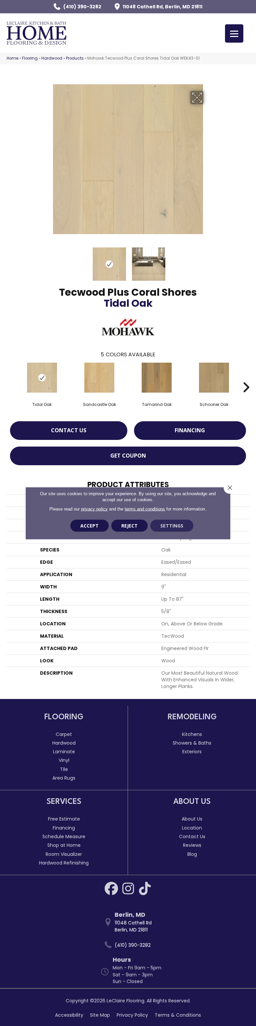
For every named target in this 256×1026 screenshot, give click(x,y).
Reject (129, 525)
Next (208, 260)
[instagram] (128, 888)
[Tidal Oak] (42, 377)
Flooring (30, 58)
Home (12, 58)
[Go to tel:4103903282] (131, 945)
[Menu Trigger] (234, 33)
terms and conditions (145, 508)
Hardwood (51, 58)
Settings (171, 525)
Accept (89, 525)
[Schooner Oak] (214, 377)
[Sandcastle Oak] (99, 377)
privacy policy (94, 508)
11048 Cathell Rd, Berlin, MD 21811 (162, 6)
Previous (48, 260)
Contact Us (68, 430)
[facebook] (111, 888)
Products (75, 58)
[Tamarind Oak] (156, 377)
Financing (190, 430)
